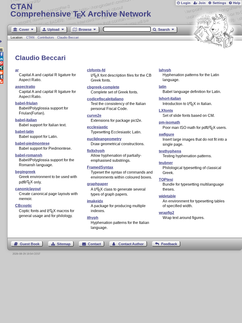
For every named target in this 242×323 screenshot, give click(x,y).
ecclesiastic (97, 127)
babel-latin (24, 132)
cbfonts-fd (96, 70)
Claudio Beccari (68, 37)
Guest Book (29, 244)
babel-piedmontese (32, 143)
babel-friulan (26, 103)
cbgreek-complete (103, 87)
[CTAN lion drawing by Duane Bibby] (213, 57)
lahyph (165, 70)
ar (17, 70)
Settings (219, 3)
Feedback (169, 244)
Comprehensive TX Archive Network (80, 10)
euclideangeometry (104, 139)
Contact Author (131, 244)
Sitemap (63, 244)
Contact (94, 244)
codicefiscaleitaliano (105, 99)
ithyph (92, 218)
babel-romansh (28, 155)
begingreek (25, 172)
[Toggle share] (1, 41)
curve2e (94, 115)
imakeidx (95, 201)
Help (236, 3)
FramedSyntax (100, 167)
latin (162, 87)
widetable (167, 196)
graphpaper (97, 184)
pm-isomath (169, 122)
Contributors (46, 37)
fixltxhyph (96, 151)
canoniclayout (28, 189)
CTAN (30, 37)
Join (202, 3)
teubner (166, 163)
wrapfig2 (166, 213)
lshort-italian (170, 98)
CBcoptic (23, 206)
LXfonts (166, 111)
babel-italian (26, 120)
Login (185, 3)
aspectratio (25, 87)
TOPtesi (166, 180)
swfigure (166, 134)
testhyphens (170, 151)
